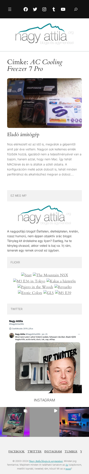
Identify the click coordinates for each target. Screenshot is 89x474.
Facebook (16, 451)
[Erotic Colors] (30, 293)
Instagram (53, 451)
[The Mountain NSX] (50, 275)
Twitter (34, 451)
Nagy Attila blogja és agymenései (46, 461)
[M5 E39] (63, 293)
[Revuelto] (63, 287)
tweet (68, 468)
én (67, 464)
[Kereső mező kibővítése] (76, 9)
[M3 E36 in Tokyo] (29, 281)
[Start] (26, 275)
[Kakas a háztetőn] (61, 281)
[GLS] (48, 293)
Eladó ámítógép (23, 135)
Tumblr (71, 451)
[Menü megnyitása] (9, 9)
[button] (15, 422)
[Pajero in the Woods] (35, 287)
